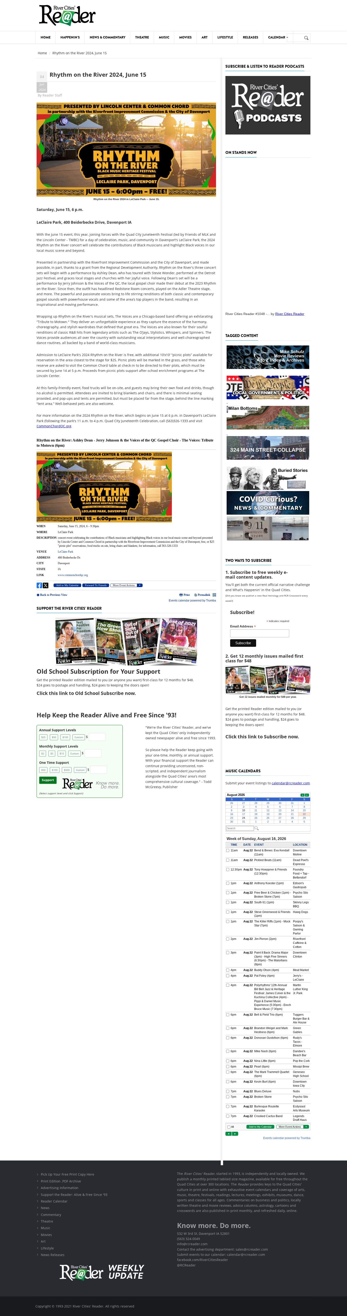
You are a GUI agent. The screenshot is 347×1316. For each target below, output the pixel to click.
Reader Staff (52, 95)
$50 (54, 737)
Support (48, 780)
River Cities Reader (289, 314)
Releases (250, 37)
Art (204, 37)
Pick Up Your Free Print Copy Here (67, 1174)
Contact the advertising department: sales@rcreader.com (222, 1249)
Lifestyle (225, 37)
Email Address (243, 626)
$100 (65, 737)
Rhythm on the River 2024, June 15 (98, 74)
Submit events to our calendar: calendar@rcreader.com (221, 1254)
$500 (67, 770)
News (45, 1208)
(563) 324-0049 (188, 1238)
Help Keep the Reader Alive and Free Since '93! (106, 715)
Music (164, 37)
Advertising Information (59, 1188)
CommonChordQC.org (54, 426)
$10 (62, 753)
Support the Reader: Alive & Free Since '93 (74, 1194)
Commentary (51, 1214)
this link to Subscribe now (268, 736)
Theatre (142, 37)
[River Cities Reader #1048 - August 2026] (267, 233)
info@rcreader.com (192, 1244)
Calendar (277, 37)
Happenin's (70, 37)
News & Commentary (107, 37)
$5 (52, 753)
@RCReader (186, 1265)
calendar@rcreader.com (291, 783)
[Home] (67, 15)
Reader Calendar (54, 1201)
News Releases (52, 1255)
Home (46, 37)
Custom (79, 737)
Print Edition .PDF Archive (61, 1181)
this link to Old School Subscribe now (92, 693)
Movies (185, 37)
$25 (43, 737)
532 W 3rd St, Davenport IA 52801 (203, 1233)
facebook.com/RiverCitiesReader (202, 1259)
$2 (42, 753)
